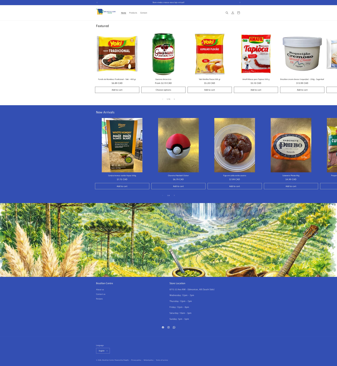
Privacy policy (136, 360)
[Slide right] (174, 99)
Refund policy (148, 360)
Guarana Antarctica (163, 79)
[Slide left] (163, 99)
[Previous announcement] (97, 2)
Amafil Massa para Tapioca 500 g (256, 79)
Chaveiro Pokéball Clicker (178, 175)
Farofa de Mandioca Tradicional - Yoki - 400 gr (117, 79)
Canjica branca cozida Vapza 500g (122, 175)
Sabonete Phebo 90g (291, 175)
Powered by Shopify (122, 360)
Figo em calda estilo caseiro (234, 175)
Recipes (99, 298)
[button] (227, 13)
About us (100, 289)
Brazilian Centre (108, 360)
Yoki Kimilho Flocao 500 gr (209, 79)
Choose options (163, 89)
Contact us (100, 294)
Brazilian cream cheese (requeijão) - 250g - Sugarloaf (302, 79)
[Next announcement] (240, 2)
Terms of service (162, 360)
